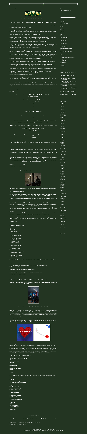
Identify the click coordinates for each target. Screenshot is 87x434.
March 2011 (62, 137)
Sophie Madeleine (63, 60)
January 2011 (62, 134)
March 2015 (62, 198)
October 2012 (63, 162)
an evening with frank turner (17, 272)
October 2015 (63, 207)
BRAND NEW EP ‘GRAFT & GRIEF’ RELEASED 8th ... (67, 76)
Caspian (61, 26)
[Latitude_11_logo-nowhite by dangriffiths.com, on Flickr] (33, 16)
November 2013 (63, 181)
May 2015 (62, 201)
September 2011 (63, 146)
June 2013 (62, 173)
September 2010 (63, 129)
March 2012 (62, 156)
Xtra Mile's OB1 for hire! (64, 96)
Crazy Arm (62, 31)
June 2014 (62, 187)
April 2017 (62, 223)
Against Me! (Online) (64, 23)
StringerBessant (63, 62)
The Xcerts (62, 65)
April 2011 (62, 139)
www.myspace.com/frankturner (26, 265)
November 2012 (63, 164)
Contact (61, 12)
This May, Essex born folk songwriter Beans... (68, 87)
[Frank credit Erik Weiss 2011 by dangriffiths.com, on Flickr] (33, 186)
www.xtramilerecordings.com (33, 415)
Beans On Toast (63, 24)
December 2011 (63, 151)
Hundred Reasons (63, 43)
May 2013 (62, 171)
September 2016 (63, 218)
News (61, 8)
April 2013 (62, 170)
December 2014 (63, 193)
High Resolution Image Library (66, 10)
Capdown (62, 28)
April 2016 (62, 213)
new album (40, 272)
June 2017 (62, 224)
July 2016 (62, 215)
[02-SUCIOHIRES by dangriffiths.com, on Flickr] (33, 303)
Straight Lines (63, 59)
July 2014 (62, 188)
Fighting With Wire (64, 37)
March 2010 (62, 120)
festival (16, 164)
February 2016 (63, 210)
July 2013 (62, 174)
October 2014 (63, 192)
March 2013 (62, 168)
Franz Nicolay (63, 40)
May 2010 (62, 123)
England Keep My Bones (27, 272)
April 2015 (62, 199)
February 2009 (63, 101)
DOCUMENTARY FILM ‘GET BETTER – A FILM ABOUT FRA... (68, 82)
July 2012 (62, 159)
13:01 (25, 166)
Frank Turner (35, 272)
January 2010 (62, 117)
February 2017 (63, 221)
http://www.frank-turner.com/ (15, 265)
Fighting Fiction (63, 35)
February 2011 (63, 136)
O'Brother (62, 52)
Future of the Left (63, 42)
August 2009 (62, 111)
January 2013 (62, 165)
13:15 (25, 424)
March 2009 (62, 103)
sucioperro (14, 422)
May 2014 (62, 185)
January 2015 (62, 195)
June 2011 (62, 142)
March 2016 (62, 212)
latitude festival (24, 164)
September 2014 (63, 190)
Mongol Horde (63, 49)
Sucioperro (62, 63)
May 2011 (62, 140)
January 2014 (62, 182)
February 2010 (63, 118)
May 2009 (62, 106)
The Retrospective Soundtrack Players (67, 57)
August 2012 (62, 160)
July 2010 (62, 126)
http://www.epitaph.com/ (14, 266)
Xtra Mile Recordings (64, 66)
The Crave (62, 56)
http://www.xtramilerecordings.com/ (40, 265)
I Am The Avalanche (64, 46)
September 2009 (63, 112)
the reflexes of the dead (33, 422)
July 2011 (62, 143)
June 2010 (62, 125)
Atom (64, 233)
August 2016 (62, 216)
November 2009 (63, 114)
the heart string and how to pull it (23, 422)
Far (61, 34)
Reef (61, 54)
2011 (13, 164)
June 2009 (62, 108)
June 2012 (62, 157)
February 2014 (63, 184)
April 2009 (62, 104)
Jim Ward (62, 45)
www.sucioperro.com (33, 413)
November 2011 (63, 150)
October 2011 (63, 148)
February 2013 (63, 167)
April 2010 (62, 122)
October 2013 (63, 179)
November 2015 (63, 209)
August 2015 (62, 206)
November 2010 (63, 132)
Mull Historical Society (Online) (66, 51)
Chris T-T (62, 29)
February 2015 (63, 196)
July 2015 (62, 204)
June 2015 (62, 202)
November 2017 (63, 227)
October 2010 (63, 131)
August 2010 (62, 128)
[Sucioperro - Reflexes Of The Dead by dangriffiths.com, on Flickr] (41, 340)
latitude (19, 164)
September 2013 (63, 178)
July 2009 (62, 109)
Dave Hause (62, 32)
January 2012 (62, 153)
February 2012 (63, 154)
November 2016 (63, 220)
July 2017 (62, 226)
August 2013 (62, 176)
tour (39, 422)
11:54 (25, 274)
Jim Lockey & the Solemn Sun (66, 48)
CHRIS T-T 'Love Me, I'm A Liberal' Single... (68, 94)
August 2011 (62, 145)
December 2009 (63, 115)
